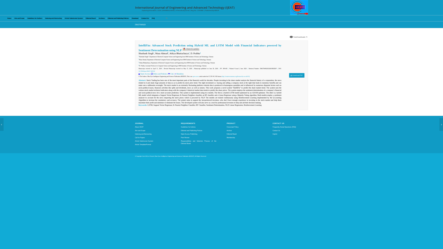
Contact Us (276, 130)
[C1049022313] (2, 124)
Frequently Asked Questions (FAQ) (284, 127)
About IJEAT (139, 127)
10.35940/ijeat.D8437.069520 (147, 71)
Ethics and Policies (160, 74)
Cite (172, 74)
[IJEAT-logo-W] (299, 7)
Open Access (145, 74)
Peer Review (185, 137)
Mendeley (180, 74)
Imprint (275, 134)
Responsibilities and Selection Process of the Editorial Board (198, 142)
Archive (229, 130)
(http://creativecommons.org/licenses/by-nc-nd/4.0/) (236, 76)
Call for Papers (140, 137)
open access (196, 76)
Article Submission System (144, 141)
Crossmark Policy (233, 127)
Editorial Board (231, 134)
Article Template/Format (143, 144)
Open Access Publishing (189, 134)
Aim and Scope (140, 130)
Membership (231, 137)
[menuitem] (9, 18)
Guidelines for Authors (188, 127)
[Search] (165, 18)
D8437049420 (140, 25)
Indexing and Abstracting (143, 134)
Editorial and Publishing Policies (191, 130)
